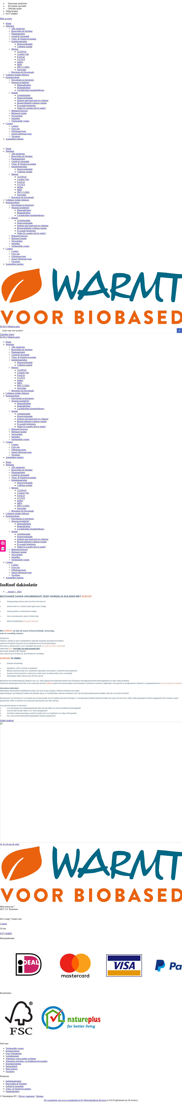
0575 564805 (6, 933)
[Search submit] (179, 330)
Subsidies (15, 118)
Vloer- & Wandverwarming (23, 39)
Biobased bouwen (19, 110)
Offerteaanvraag (18, 131)
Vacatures (15, 136)
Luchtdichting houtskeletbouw (30, 90)
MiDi (19, 64)
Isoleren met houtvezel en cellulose (32, 100)
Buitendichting (23, 87)
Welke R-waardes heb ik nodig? (31, 108)
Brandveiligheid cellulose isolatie (32, 103)
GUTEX (21, 59)
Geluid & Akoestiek (20, 36)
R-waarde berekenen (26, 105)
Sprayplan (21, 69)
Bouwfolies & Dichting (21, 31)
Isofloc (20, 62)
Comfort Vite (23, 54)
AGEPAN (21, 51)
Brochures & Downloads (22, 72)
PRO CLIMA (23, 67)
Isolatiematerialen (19, 41)
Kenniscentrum (12, 77)
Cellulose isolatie (24, 46)
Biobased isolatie (19, 113)
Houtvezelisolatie (25, 44)
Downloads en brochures (22, 80)
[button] (91, 144)
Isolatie (14, 93)
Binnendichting (24, 85)
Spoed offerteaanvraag (21, 134)
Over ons (15, 128)
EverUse (21, 57)
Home (8, 23)
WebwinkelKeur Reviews (95, 1100)
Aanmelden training (14, 139)
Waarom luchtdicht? (20, 82)
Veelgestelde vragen (20, 121)
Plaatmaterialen (18, 33)
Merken (14, 49)
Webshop (10, 26)
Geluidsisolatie (23, 95)
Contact (9, 123)
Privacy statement (26, 1096)
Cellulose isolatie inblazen (17, 75)
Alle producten (18, 28)
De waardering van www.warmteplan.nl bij (63, 1100)
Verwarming (16, 116)
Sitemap (39, 1096)
